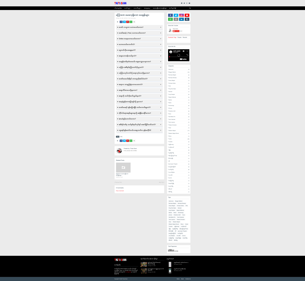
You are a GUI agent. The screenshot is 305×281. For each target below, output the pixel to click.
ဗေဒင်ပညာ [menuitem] (127, 8)
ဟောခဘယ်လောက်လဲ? (127, 44)
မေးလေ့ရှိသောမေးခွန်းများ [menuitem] (160, 8)
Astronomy (179, 69)
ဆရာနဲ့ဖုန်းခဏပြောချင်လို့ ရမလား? (131, 102)
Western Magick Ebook (179, 133)
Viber (179, 128)
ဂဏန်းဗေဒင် (179, 147)
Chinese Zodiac (179, 83)
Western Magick (179, 130)
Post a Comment (120, 191)
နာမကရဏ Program (179, 164)
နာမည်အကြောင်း (179, 167)
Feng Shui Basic (179, 89)
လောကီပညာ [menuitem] (137, 8)
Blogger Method (179, 72)
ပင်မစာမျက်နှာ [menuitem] (118, 8)
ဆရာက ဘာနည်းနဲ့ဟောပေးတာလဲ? (131, 84)
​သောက (179, 178)
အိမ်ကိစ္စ (179, 192)
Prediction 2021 (179, 111)
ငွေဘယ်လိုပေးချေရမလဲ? (127, 50)
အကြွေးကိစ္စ (179, 180)
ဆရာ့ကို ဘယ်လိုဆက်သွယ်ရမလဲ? (130, 96)
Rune (179, 114)
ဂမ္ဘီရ (179, 150)
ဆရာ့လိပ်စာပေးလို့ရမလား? (128, 90)
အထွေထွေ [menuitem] (147, 8)
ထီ (179, 161)
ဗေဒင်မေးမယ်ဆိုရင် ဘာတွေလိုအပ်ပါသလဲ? (133, 79)
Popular (179, 37)
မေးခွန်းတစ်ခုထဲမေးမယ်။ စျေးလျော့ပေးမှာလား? (135, 62)
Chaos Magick (179, 80)
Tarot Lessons (179, 122)
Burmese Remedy (179, 77)
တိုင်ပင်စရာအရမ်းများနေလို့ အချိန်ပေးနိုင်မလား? (135, 113)
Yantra (179, 139)
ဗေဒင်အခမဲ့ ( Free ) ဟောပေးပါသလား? (132, 33)
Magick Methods (179, 97)
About (182, 279)
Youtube (179, 141)
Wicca (179, 136)
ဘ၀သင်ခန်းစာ (179, 172)
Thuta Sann (133, 148)
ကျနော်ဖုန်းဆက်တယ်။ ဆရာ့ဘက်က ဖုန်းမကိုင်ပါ (135, 130)
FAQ (126, 18)
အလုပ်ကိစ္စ (179, 186)
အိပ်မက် (179, 189)
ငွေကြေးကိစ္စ (179, 153)
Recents (185, 37)
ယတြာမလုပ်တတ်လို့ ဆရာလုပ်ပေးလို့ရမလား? (134, 73)
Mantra (179, 100)
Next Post (161, 182)
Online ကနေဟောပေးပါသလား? (130, 39)
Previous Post (118, 182)
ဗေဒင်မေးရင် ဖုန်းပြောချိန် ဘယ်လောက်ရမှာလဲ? (135, 107)
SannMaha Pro (179, 116)
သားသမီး (179, 175)
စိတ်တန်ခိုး (179, 158)
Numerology (179, 105)
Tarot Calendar (179, 119)
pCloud (179, 108)
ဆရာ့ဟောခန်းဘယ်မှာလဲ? (127, 56)
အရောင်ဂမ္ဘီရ (179, 183)
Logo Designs (179, 94)
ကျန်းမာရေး (179, 144)
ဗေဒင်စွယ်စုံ (179, 169)
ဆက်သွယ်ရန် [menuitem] (172, 8)
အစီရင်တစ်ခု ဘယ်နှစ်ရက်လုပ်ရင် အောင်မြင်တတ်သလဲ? (137, 124)
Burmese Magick (179, 75)
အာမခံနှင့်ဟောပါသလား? (127, 119)
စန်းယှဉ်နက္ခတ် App (179, 155)
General (179, 91)
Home (178, 279)
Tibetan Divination (179, 125)
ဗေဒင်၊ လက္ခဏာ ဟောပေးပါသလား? (131, 27)
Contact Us (188, 279)
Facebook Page (172, 37)
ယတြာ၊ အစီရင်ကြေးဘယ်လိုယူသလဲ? (131, 67)
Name (179, 103)
